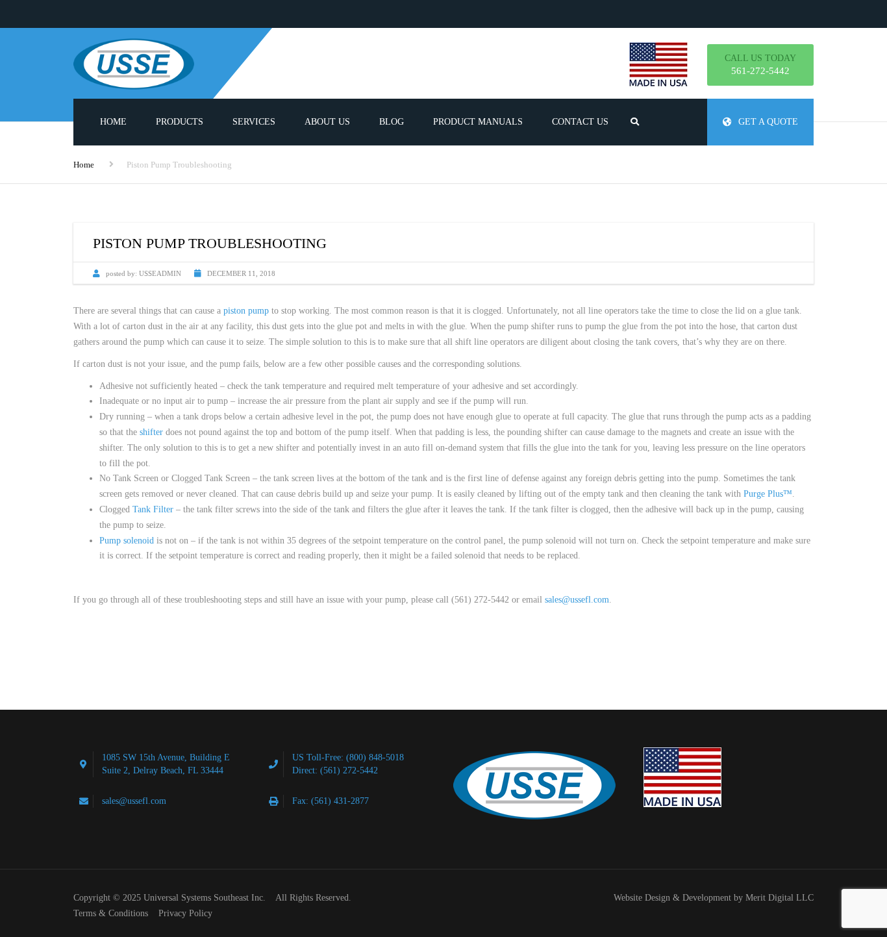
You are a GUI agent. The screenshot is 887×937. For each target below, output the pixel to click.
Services (253, 122)
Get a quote (768, 122)
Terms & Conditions (110, 913)
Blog (391, 122)
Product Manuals (478, 122)
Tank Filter (152, 509)
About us (327, 122)
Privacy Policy (185, 913)
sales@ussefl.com (577, 600)
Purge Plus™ (767, 494)
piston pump (246, 311)
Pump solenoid (126, 540)
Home (113, 122)
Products (179, 122)
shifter (151, 432)
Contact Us (580, 122)
